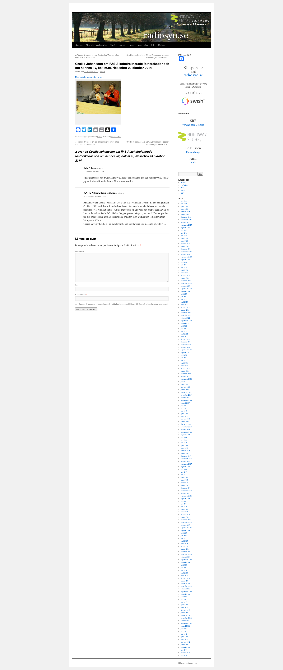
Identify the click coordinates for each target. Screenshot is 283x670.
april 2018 (184, 445)
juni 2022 (184, 328)
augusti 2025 (185, 227)
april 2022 (184, 334)
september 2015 (186, 527)
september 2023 (186, 288)
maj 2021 (184, 360)
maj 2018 (184, 442)
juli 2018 (184, 437)
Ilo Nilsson (193, 147)
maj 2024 (184, 267)
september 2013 (186, 591)
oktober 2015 (185, 525)
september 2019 (186, 400)
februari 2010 (185, 652)
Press (131, 45)
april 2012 (184, 636)
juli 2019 (184, 405)
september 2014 (186, 559)
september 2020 (186, 379)
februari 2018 (185, 450)
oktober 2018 (185, 429)
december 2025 (186, 217)
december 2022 (186, 312)
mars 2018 (184, 448)
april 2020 (184, 384)
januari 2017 (185, 485)
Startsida (79, 45)
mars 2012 (184, 639)
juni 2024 (184, 265)
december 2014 (186, 551)
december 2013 (186, 583)
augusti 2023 (185, 291)
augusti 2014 (185, 562)
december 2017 (186, 456)
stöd (193, 71)
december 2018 (186, 424)
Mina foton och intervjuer (96, 45)
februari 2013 (185, 610)
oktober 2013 (185, 589)
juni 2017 (184, 472)
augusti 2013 (185, 594)
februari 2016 (185, 514)
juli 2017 (184, 469)
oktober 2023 (185, 286)
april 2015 (184, 541)
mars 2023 (184, 304)
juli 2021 (184, 355)
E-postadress (81, 294)
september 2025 (186, 225)
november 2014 (186, 554)
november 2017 (186, 458)
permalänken (115, 136)
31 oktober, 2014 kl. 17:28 (93, 171)
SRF (152, 45)
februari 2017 (185, 482)
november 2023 (186, 283)
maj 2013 (184, 602)
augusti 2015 (185, 530)
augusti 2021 (185, 352)
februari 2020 (185, 387)
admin (102, 71)
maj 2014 (184, 570)
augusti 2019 (185, 403)
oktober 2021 (185, 347)
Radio (99, 136)
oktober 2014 (185, 557)
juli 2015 (184, 533)
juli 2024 (184, 262)
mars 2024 (184, 272)
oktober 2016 (185, 493)
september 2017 (186, 464)
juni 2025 (184, 233)
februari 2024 (185, 275)
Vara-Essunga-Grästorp (193, 124)
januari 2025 (185, 246)
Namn (78, 285)
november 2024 (186, 251)
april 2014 (184, 573)
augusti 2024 (185, 259)
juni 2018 (184, 440)
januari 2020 (185, 389)
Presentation (142, 45)
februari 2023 (185, 307)
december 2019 (186, 392)
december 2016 (186, 488)
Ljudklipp (184, 185)
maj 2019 (184, 411)
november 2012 (186, 618)
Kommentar (80, 251)
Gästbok (161, 45)
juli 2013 (184, 596)
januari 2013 (185, 612)
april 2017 (184, 477)
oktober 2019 (185, 397)
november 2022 (186, 315)
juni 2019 (184, 408)
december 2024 (186, 249)
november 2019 (186, 395)
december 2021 (186, 342)
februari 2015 (185, 546)
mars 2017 (184, 480)
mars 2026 (184, 209)
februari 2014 (185, 578)
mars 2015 (184, 543)
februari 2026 (185, 211)
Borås (193, 162)
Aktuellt (123, 45)
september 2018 (186, 432)
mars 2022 (184, 336)
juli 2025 (184, 230)
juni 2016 (184, 504)
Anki (193, 158)
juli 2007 (184, 655)
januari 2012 (185, 644)
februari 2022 (185, 339)
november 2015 (186, 522)
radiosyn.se (193, 75)
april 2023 (184, 302)
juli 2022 (184, 326)
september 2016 (186, 496)
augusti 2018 (185, 434)
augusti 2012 (185, 626)
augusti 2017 (185, 466)
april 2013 (184, 604)
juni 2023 (184, 296)
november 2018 (186, 427)
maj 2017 (184, 474)
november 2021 (186, 344)
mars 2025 (184, 241)
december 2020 (186, 373)
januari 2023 (185, 310)
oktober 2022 (185, 318)
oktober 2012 (185, 620)
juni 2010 (184, 650)
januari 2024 (185, 278)
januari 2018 (185, 453)
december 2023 (186, 280)
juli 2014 (184, 565)
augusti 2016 (185, 498)
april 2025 (184, 238)
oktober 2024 (185, 254)
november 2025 (186, 219)
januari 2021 (185, 371)
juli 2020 (184, 381)
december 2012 (186, 615)
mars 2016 (184, 512)
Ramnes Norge (193, 151)
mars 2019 (184, 416)
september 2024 (186, 257)
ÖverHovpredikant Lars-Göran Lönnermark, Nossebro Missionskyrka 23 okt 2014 (148, 56)
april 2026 (184, 206)
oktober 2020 (185, 376)
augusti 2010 (185, 647)
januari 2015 (185, 549)
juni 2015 (184, 535)
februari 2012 (185, 642)
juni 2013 (184, 599)
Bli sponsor (193, 67)
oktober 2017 (185, 461)
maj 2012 (184, 634)
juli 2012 (184, 628)
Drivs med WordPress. (189, 663)
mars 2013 (184, 607)
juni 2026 (184, 201)
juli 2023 (184, 294)
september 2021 (186, 350)
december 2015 (186, 519)
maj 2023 (184, 299)
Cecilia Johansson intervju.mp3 (89, 76)
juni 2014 (184, 567)
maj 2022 (184, 331)
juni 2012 (184, 631)
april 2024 (184, 270)
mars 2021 (184, 365)
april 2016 (184, 509)
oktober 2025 (185, 222)
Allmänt (113, 45)
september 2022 (186, 320)
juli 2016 (184, 501)
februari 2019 (185, 419)
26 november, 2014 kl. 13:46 (94, 196)
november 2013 (186, 586)
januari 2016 (185, 517)
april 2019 (184, 413)
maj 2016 (184, 506)
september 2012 (186, 623)
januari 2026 (185, 214)
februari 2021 (185, 368)
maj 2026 (184, 203)
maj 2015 (184, 538)
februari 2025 (185, 243)
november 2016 (186, 490)
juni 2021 (184, 357)
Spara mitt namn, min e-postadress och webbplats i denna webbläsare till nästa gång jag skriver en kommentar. (123, 304)
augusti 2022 (185, 323)
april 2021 (184, 363)
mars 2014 (184, 575)
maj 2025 (184, 235)
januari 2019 (185, 421)
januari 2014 (185, 581)
